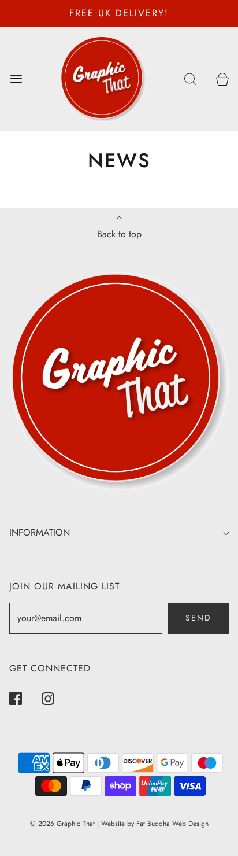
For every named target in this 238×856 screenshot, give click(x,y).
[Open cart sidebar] (222, 78)
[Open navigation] (16, 78)
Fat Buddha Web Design (172, 823)
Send (198, 617)
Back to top (119, 234)
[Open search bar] (190, 78)
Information (39, 532)
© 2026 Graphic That (62, 823)
